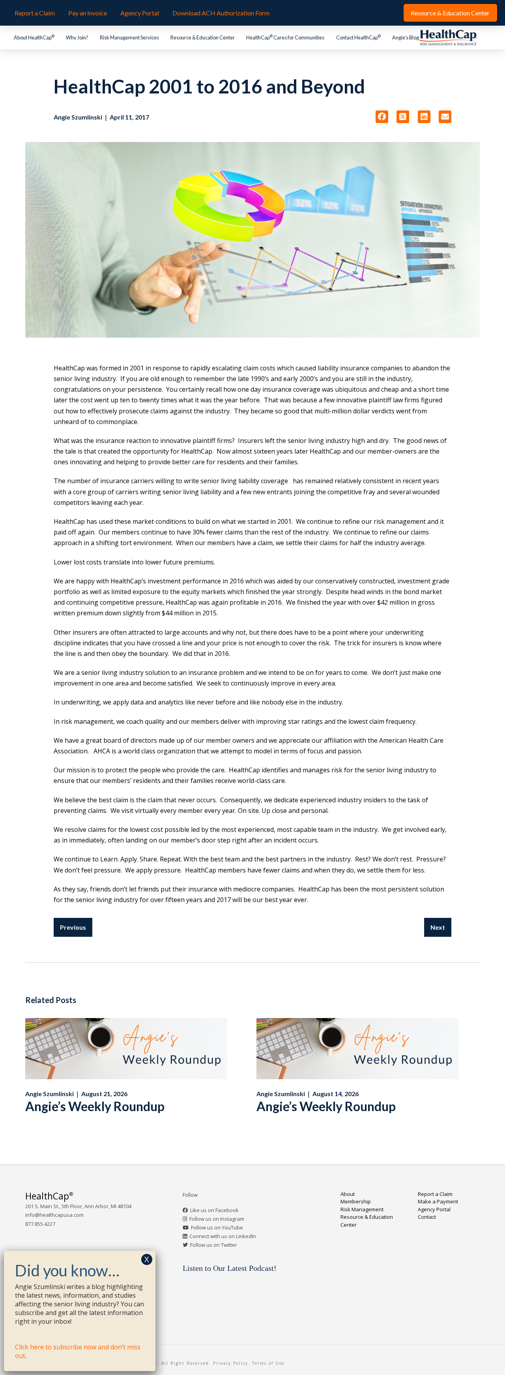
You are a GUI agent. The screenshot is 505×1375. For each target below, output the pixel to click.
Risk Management (361, 1209)
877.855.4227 (40, 1223)
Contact (427, 1216)
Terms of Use (268, 1363)
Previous (73, 927)
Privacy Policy (230, 1363)
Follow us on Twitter (213, 1244)
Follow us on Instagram (216, 1218)
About (347, 1194)
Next (437, 927)
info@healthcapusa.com (54, 1214)
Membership (355, 1201)
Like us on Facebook (214, 1210)
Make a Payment (438, 1201)
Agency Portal (434, 1209)
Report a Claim (435, 1194)
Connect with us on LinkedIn (222, 1236)
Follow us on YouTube (217, 1227)
